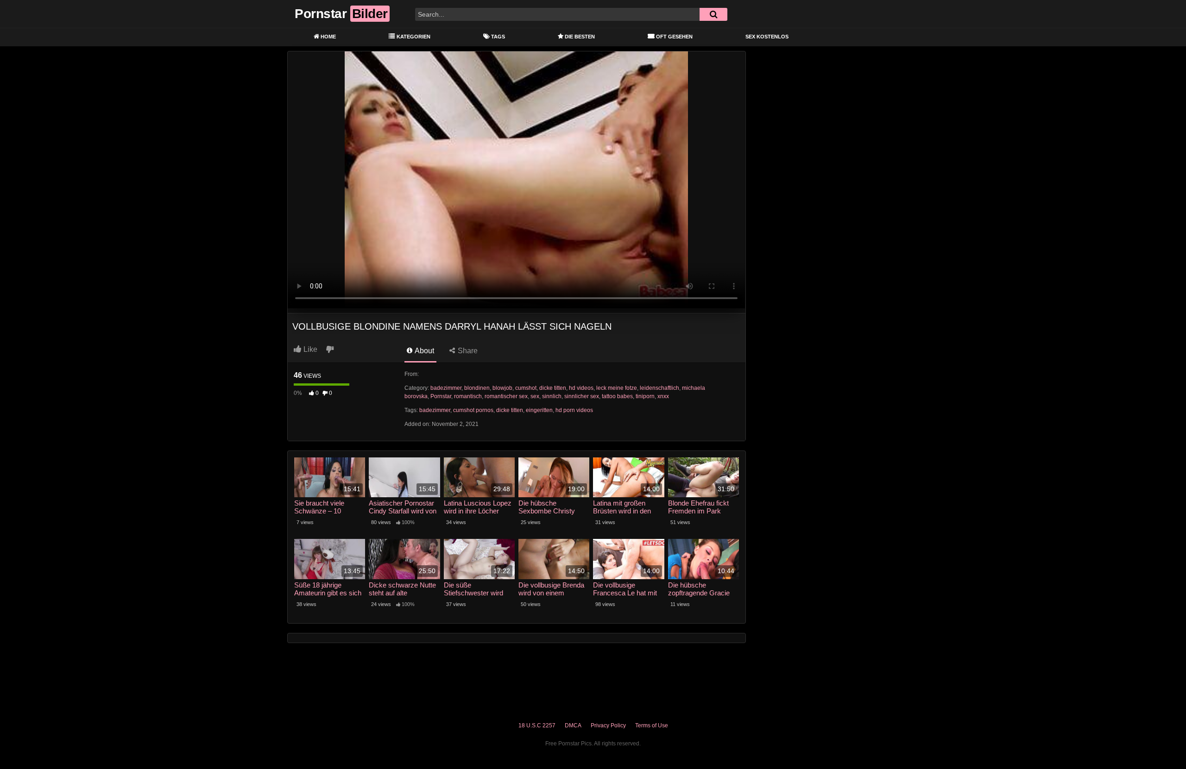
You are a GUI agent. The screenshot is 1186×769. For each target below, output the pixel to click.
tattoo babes (617, 396)
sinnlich (551, 396)
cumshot (525, 388)
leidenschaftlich (659, 388)
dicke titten (552, 388)
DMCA (573, 725)
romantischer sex (506, 396)
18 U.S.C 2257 (536, 725)
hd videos (581, 388)
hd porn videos (574, 410)
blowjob (502, 388)
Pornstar (440, 396)
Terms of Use (651, 725)
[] (713, 14)
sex (534, 396)
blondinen (477, 388)
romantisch (468, 396)
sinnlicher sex (581, 396)
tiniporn (645, 396)
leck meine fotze (616, 388)
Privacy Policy (608, 725)
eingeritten (539, 410)
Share (467, 351)
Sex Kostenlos (767, 36)
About (423, 351)
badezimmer (445, 388)
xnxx (663, 396)
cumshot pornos (473, 410)
